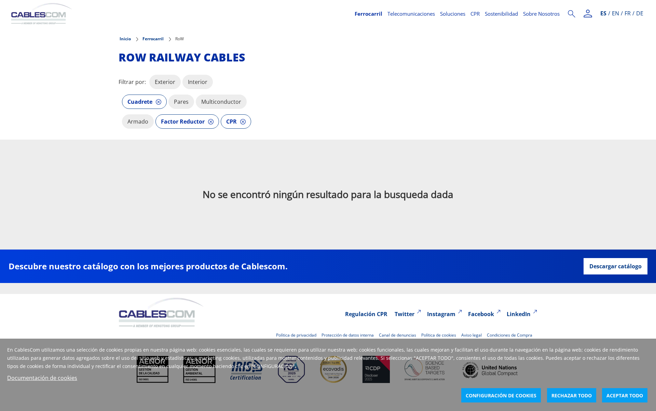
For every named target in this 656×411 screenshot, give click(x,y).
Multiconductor (221, 101)
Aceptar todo (624, 395)
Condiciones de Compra (509, 335)
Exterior (165, 82)
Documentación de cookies (42, 378)
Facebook (481, 314)
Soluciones (452, 13)
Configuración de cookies (501, 395)
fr (628, 13)
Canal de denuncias (397, 335)
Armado (137, 121)
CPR (475, 13)
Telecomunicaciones (411, 13)
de (639, 13)
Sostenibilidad (501, 13)
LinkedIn (519, 314)
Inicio (125, 39)
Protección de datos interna (348, 335)
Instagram (441, 314)
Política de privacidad (296, 335)
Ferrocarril (368, 13)
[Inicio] (179, 13)
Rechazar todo (571, 395)
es (603, 13)
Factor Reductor (183, 121)
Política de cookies (438, 335)
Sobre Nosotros (541, 13)
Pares (181, 101)
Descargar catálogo (615, 266)
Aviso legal (471, 335)
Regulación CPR (366, 314)
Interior (197, 82)
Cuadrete (139, 101)
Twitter (404, 314)
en (615, 13)
